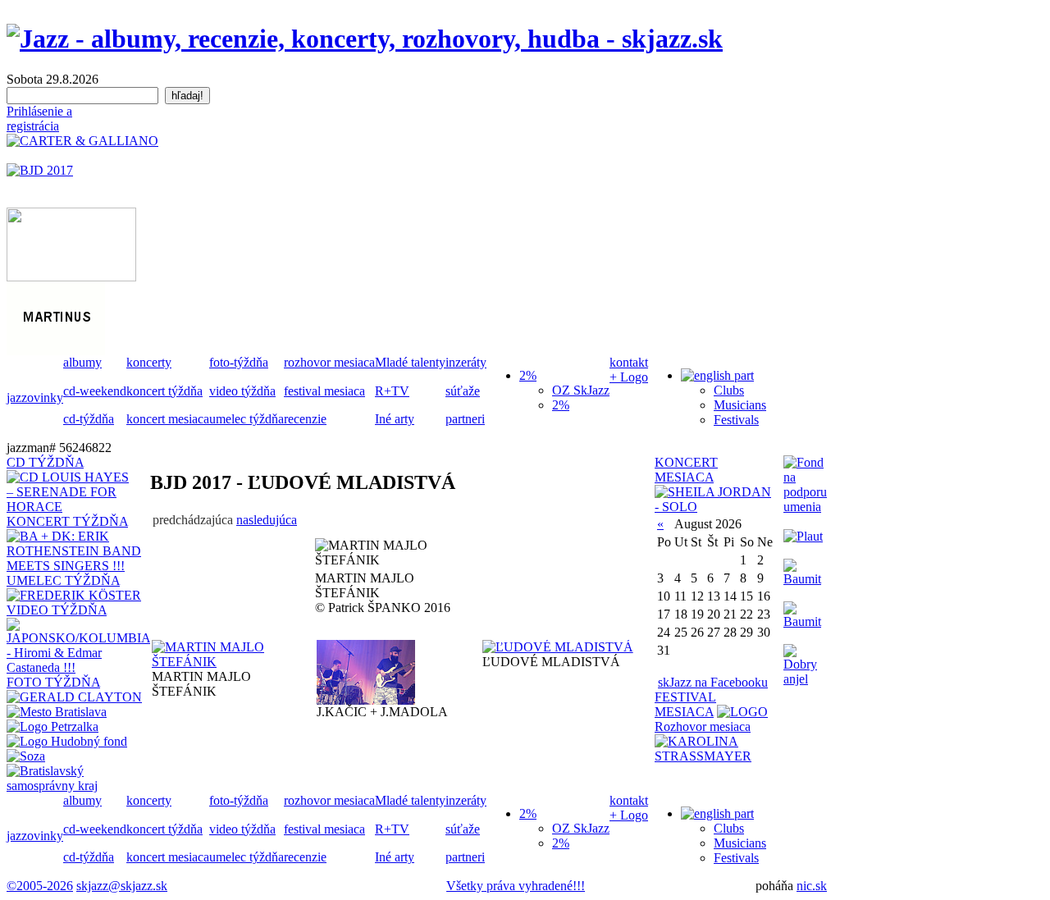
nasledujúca (266, 520)
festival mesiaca (324, 391)
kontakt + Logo (628, 369)
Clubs (729, 390)
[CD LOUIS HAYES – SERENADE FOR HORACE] (71, 507)
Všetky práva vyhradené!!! (515, 886)
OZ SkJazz (580, 390)
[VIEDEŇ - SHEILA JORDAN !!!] (715, 507)
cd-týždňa (88, 419)
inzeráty (465, 362)
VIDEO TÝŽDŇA (57, 610)
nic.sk (812, 886)
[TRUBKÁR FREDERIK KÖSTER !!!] (74, 595)
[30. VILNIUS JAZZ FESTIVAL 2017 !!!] (742, 712)
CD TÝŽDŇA (45, 462)
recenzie (305, 419)
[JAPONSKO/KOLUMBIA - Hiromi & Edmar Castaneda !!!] (78, 667)
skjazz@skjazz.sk (121, 886)
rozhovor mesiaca (329, 362)
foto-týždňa (238, 362)
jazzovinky (35, 397)
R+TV (392, 391)
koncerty (148, 362)
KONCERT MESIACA (686, 469)
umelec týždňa (246, 419)
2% (560, 405)
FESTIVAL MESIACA (685, 704)
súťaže (462, 391)
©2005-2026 (40, 886)
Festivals (736, 420)
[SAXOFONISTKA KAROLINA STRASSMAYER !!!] (715, 756)
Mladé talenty (410, 362)
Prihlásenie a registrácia (39, 118)
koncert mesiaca (167, 419)
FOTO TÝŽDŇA (53, 682)
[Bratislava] (57, 712)
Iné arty (394, 419)
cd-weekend (94, 391)
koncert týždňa (164, 391)
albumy (82, 362)
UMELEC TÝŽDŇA (63, 580)
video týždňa (242, 391)
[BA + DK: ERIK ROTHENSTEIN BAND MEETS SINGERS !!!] (78, 566)
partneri (465, 419)
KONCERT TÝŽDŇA (67, 521)
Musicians (740, 405)
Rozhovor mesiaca (703, 726)
